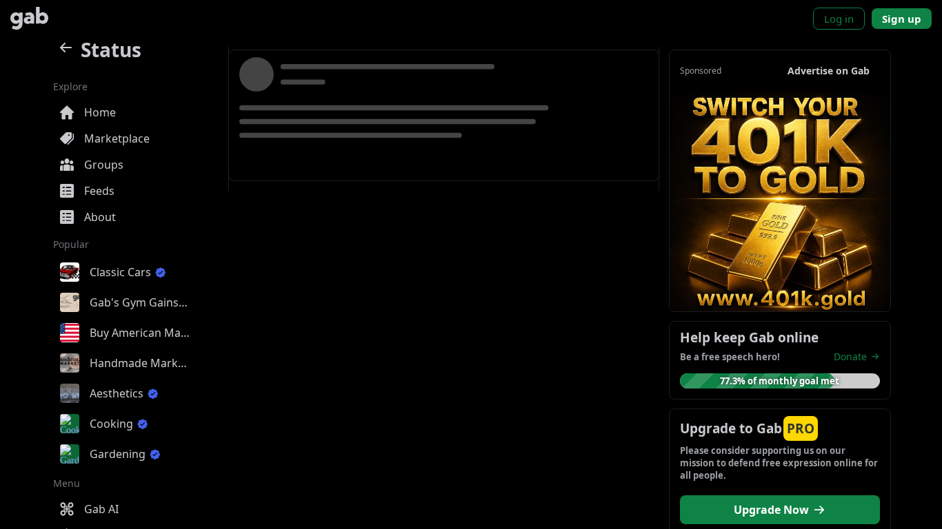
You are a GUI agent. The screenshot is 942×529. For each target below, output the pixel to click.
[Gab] (29, 18)
